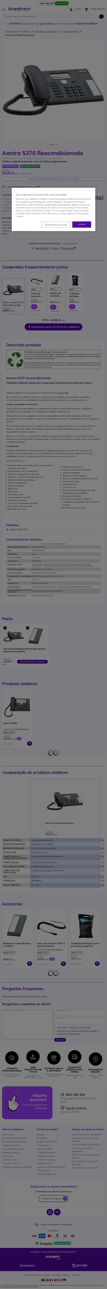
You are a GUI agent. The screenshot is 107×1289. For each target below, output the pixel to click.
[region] (53, 209)
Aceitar (82, 224)
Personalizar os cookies (56, 224)
